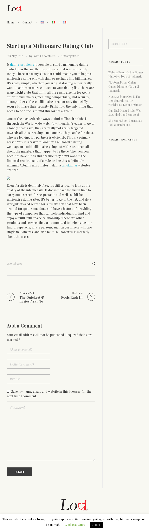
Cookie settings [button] (75, 525)
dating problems (22, 64)
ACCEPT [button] (96, 524)
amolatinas (69, 165)
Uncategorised (70, 56)
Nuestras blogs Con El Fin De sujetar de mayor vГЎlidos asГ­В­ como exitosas (125, 101)
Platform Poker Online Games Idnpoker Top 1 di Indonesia (123, 86)
